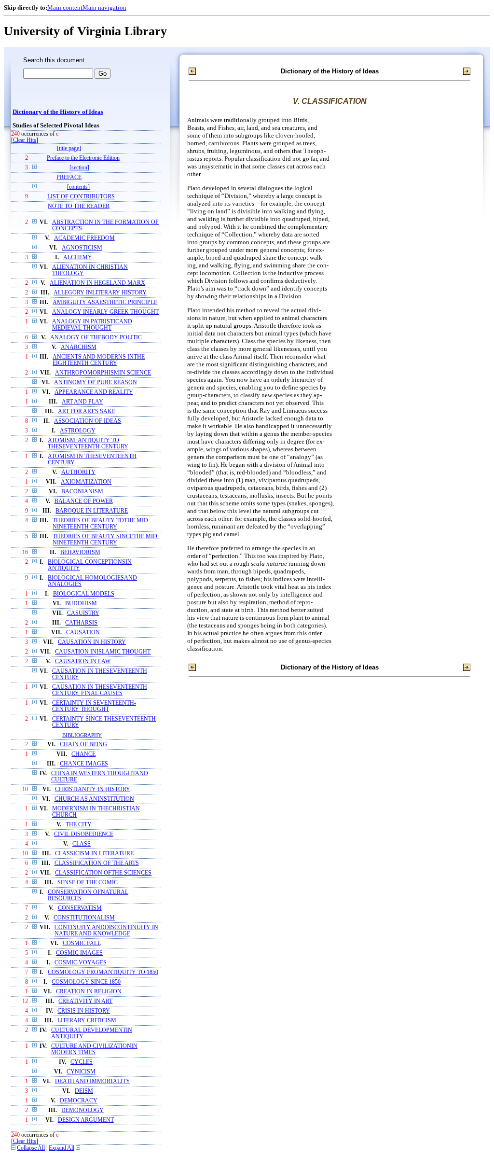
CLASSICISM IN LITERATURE (94, 853)
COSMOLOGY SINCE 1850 (86, 982)
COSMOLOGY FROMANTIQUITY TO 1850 (103, 972)
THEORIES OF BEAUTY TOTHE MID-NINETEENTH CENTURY (101, 523)
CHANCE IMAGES (84, 764)
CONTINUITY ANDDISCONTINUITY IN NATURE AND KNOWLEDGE (106, 930)
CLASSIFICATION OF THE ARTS (97, 863)
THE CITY (79, 825)
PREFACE (69, 177)
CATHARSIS (81, 623)
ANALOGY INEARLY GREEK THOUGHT (105, 312)
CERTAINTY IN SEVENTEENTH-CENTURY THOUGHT (94, 706)
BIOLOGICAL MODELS (83, 594)
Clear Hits (24, 140)
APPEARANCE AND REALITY (94, 392)
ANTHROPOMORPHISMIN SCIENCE (103, 373)
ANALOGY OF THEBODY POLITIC (96, 337)
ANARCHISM (78, 347)
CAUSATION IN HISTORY (92, 642)
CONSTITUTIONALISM (84, 918)
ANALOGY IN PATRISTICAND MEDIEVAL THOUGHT (92, 325)
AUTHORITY (78, 472)
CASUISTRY (83, 613)
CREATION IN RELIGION (89, 992)
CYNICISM (81, 1072)
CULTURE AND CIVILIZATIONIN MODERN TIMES (94, 1049)
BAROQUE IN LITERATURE (91, 511)
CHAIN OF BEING (83, 744)
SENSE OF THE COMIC (87, 882)
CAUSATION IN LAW (82, 661)
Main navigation (104, 7)
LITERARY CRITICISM (86, 1020)
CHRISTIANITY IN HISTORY (92, 789)
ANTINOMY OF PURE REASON (95, 382)
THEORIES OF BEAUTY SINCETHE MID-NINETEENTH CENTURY (106, 539)
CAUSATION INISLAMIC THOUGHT (103, 652)
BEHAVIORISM (80, 552)
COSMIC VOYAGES (81, 963)
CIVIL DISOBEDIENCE (83, 834)
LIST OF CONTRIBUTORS (81, 197)
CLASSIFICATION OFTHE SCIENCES (103, 873)
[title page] (69, 148)
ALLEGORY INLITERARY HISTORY (100, 293)
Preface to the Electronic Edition (83, 158)
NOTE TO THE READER (79, 206)
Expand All (61, 1148)
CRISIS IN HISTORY (83, 1011)
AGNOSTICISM (82, 248)
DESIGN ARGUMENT (86, 1120)
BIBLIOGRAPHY (82, 735)
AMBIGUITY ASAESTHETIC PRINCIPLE (105, 302)
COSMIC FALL (82, 943)
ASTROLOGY (78, 431)
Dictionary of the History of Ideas (58, 112)
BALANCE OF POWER (84, 501)
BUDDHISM (81, 603)
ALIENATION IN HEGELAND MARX (97, 283)
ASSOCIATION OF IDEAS (87, 421)
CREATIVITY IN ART (85, 1001)
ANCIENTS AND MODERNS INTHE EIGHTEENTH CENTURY (99, 360)
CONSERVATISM (80, 908)
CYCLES (81, 1062)
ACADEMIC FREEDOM (84, 238)
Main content (64, 7)
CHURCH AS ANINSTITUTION (94, 799)
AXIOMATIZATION (86, 482)
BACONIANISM (82, 491)
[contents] (78, 187)
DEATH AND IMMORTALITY (92, 1081)
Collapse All (31, 1148)
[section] (79, 168)
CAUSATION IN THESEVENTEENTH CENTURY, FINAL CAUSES (99, 690)
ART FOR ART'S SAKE (86, 411)
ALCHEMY (77, 257)
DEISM (84, 1091)
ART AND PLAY (82, 402)
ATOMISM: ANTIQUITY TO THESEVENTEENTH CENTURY (88, 443)
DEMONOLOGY (82, 1110)
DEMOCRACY (78, 1101)
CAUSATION (83, 632)
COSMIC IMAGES (79, 953)
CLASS (81, 844)
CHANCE (83, 754)
